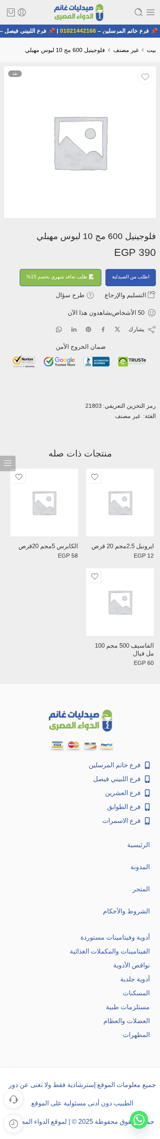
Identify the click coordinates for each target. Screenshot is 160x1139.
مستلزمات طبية (128, 1007)
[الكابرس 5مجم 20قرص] (44, 502)
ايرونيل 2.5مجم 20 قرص (122, 546)
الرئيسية (138, 845)
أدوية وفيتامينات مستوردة (115, 937)
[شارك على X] (117, 329)
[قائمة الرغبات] (145, 77)
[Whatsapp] (139, 1120)
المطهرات (136, 1035)
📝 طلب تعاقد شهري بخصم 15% (60, 277)
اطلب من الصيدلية (130, 277)
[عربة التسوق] (11, 12)
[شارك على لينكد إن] (74, 329)
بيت (151, 50)
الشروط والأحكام (126, 911)
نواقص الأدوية (131, 965)
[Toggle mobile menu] (150, 12)
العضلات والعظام (126, 1021)
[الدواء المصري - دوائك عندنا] (80, 12)
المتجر (141, 889)
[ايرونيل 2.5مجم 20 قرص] (120, 502)
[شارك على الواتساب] (58, 329)
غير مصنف (126, 50)
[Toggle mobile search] (138, 12)
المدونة (140, 867)
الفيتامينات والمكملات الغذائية (110, 951)
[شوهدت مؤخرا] (13, 1123)
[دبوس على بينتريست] (88, 329)
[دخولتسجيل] (22, 12)
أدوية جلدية (135, 979)
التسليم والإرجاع (126, 295)
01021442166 (80, 30)
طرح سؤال (71, 295)
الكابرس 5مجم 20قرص (48, 546)
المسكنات (136, 993)
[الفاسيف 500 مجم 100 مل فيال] (120, 602)
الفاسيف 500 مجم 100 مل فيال (124, 649)
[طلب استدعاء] (13, 1099)
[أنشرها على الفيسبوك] (103, 329)
